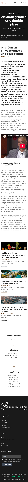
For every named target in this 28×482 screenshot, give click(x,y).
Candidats (4, 422)
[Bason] (14, 406)
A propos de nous (6, 427)
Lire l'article (4, 266)
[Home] (1, 36)
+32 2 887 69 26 (5, 445)
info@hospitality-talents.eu (8, 439)
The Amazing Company (17, 476)
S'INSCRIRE (7, 464)
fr (21, 2)
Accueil (4, 420)
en (23, 2)
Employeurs (5, 425)
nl (25, 2)
